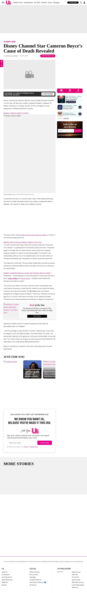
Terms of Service (35, 572)
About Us (4, 572)
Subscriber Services (78, 582)
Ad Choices (33, 585)
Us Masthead (6, 574)
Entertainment (28, 2)
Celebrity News (18, 2)
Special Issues (76, 580)
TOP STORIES (46, 56)
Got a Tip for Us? (7, 577)
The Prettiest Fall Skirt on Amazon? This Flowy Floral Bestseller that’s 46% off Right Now (37, 310)
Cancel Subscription (78, 585)
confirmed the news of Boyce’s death (33, 235)
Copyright (33, 577)
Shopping (56, 2)
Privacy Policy (34, 446)
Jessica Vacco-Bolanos (11, 55)
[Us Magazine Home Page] (8, 3)
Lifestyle (44, 2)
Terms (26, 446)
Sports (50, 2)
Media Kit (5, 582)
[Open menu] (3, 2)
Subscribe (73, 2)
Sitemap (4, 585)
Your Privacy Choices (36, 582)
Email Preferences (7, 580)
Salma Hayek (25, 278)
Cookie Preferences (35, 580)
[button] (81, 2)
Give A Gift (75, 577)
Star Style (37, 2)
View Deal (37, 316)
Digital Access (76, 572)
